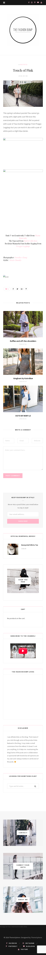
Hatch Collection (30, 241)
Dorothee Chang (21, 257)
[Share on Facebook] (13, 289)
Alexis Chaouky (15, 260)
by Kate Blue (23, 378)
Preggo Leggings (23, 246)
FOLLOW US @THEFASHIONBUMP (12, 930)
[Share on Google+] (22, 289)
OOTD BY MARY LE (23, 415)
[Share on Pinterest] (26, 289)
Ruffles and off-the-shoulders (23, 341)
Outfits (24, 64)
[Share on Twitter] (17, 289)
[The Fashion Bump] (23, 30)
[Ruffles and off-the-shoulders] (23, 324)
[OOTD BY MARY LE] (23, 399)
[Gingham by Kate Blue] (23, 361)
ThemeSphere (36, 937)
